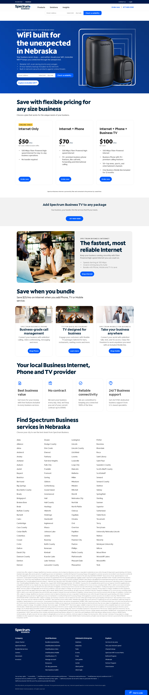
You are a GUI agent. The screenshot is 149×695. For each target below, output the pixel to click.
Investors (18, 659)
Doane (47, 440)
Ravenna (100, 444)
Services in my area (111, 642)
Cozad (19, 540)
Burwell (20, 515)
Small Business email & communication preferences (52, 676)
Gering (47, 477)
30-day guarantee (51, 666)
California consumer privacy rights (48, 678)
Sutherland (101, 510)
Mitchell (75, 490)
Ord (73, 523)
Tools (77, 649)
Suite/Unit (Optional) (73, 11)
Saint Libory (101, 456)
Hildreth (47, 510)
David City (21, 552)
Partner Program (110, 663)
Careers (17, 653)
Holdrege (48, 515)
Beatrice (20, 477)
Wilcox (99, 548)
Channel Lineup (110, 649)
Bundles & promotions (52, 642)
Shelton (99, 485)
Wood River (101, 552)
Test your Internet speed (113, 646)
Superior (100, 506)
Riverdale (100, 448)
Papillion (75, 531)
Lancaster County (51, 565)
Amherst (20, 452)
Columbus (21, 535)
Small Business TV (51, 656)
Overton (75, 527)
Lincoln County (78, 448)
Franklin (47, 469)
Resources (48, 663)
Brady (19, 494)
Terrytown (100, 527)
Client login (78, 670)
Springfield (101, 494)
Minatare (75, 481)
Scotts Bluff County (104, 469)
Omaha (75, 519)
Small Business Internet (52, 646)
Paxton (74, 544)
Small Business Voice (51, 649)
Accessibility (32, 676)
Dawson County (23, 556)
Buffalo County (23, 510)
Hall (45, 498)
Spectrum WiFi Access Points (114, 653)
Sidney (99, 490)
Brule (19, 506)
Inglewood (48, 523)
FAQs (77, 656)
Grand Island (49, 490)
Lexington (76, 440)
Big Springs (21, 485)
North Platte (77, 506)
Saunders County (103, 465)
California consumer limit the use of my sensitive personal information (35, 681)
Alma (19, 448)
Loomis (75, 456)
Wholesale (108, 659)
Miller (74, 477)
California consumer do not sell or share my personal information (78, 678)
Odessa (75, 510)
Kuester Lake (49, 556)
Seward (99, 477)
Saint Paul (100, 460)
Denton (20, 560)
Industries (78, 646)
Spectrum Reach (20, 646)
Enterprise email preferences (77, 676)
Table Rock (101, 515)
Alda (19, 440)
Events (77, 653)
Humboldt (48, 519)
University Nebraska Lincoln (108, 531)
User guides (79, 659)
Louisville (75, 460)
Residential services (21, 649)
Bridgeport (21, 498)
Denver (20, 565)
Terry (98, 523)
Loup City (75, 465)
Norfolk (75, 502)
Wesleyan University (104, 544)
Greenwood (49, 494)
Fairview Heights (51, 460)
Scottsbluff (101, 473)
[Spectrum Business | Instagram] (132, 629)
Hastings (47, 506)
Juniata (47, 535)
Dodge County (50, 444)
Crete (19, 544)
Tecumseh (100, 519)
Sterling (99, 498)
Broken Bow (22, 502)
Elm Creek (48, 448)
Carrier (77, 663)
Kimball (47, 552)
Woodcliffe (101, 560)
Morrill (74, 494)
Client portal (79, 666)
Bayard (20, 473)
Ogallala (75, 515)
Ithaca (46, 527)
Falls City (47, 465)
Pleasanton (76, 565)
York (98, 565)
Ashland (20, 460)
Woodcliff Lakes (103, 556)
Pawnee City (77, 540)
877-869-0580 (128, 7)
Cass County (22, 527)
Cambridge (21, 523)
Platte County (77, 552)
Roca (98, 452)
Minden (75, 485)
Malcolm (75, 469)
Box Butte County (24, 490)
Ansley (19, 456)
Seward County (102, 481)
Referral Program (110, 656)
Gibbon (47, 481)
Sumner (99, 502)
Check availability (93, 13)
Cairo (19, 519)
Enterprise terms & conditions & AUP (25, 678)
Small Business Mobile (52, 653)
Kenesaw (48, 548)
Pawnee (75, 535)
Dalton (19, 548)
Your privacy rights (20, 676)
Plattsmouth (77, 556)
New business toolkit (51, 670)
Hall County (49, 502)
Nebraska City (77, 498)
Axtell (19, 469)
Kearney (47, 540)
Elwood (47, 452)
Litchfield (75, 452)
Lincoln (74, 444)
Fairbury (47, 456)
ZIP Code (78, 11)
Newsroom (18, 656)
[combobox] (55, 13)
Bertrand (20, 481)
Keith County (49, 544)
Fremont (47, 473)
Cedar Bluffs (22, 531)
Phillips (74, 548)
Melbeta (75, 473)
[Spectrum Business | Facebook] (123, 629)
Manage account (50, 659)
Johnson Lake (49, 531)
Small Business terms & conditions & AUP (100, 676)
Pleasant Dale (77, 560)
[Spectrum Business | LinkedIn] (128, 629)
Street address (22, 73)
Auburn (20, 465)
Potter (99, 440)
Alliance (20, 444)
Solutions (78, 642)
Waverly (99, 540)
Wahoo (99, 535)
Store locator (109, 666)
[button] (131, 1)
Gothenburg (49, 485)
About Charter (20, 642)
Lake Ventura (49, 560)
